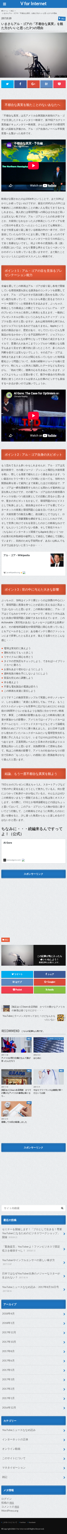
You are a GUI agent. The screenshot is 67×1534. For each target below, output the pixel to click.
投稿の (7, 1502)
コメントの (10, 1506)
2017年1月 (8, 1398)
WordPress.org (9, 1510)
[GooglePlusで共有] (33, 83)
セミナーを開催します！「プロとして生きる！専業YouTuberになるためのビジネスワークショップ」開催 (32, 1233)
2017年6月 (8, 1360)
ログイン (6, 1498)
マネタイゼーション (14, 1467)
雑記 (7, 939)
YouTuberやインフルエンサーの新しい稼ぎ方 (28, 1261)
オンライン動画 (11, 1448)
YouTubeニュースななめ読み (19, 1429)
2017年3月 (8, 1379)
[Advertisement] (33, 903)
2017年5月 (8, 1369)
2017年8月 (8, 1351)
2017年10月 (9, 1341)
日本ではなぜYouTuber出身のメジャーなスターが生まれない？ (31, 1275)
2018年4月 (8, 1313)
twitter (23, 1522)
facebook (32, 1522)
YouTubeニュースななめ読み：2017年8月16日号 (30, 1288)
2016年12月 (9, 1407)
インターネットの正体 (15, 1439)
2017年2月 (8, 1388)
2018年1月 (8, 1322)
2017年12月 (9, 1332)
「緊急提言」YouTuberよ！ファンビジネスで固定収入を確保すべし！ (31, 1248)
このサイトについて (14, 1458)
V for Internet (33, 3)
